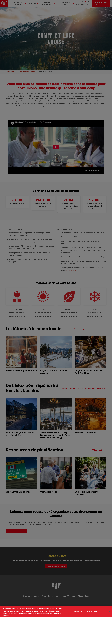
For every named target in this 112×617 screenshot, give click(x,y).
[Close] (109, 611)
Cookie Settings (78, 611)
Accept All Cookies (91, 611)
